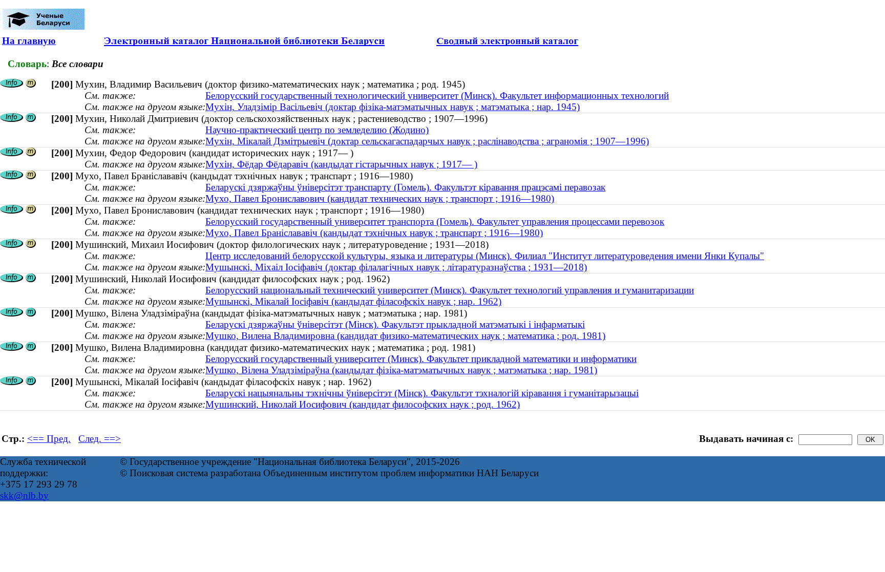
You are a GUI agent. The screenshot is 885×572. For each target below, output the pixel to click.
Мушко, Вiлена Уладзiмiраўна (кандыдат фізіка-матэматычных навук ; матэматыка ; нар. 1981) (401, 370)
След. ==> (99, 438)
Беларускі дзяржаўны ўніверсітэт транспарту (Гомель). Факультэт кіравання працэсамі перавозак (405, 187)
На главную (29, 40)
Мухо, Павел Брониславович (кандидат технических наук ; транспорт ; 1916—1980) (379, 198)
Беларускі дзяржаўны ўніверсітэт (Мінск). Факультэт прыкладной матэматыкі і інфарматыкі (395, 324)
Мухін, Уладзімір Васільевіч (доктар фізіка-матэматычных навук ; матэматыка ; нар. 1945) (392, 106)
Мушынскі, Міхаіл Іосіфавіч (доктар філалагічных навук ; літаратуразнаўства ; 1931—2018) (396, 267)
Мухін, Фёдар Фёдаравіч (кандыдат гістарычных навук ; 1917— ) (341, 164)
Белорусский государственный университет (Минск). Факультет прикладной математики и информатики (421, 358)
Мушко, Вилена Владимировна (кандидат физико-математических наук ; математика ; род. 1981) (405, 335)
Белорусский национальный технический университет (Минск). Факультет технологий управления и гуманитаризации (449, 290)
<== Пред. (49, 438)
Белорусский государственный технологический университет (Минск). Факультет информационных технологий (437, 95)
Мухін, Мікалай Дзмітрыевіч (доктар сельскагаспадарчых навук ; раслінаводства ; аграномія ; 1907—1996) (427, 141)
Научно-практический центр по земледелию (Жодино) (317, 129)
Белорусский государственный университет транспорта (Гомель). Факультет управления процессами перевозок (434, 221)
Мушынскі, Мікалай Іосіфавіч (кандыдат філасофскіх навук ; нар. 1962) (353, 301)
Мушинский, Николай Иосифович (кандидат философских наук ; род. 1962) (362, 404)
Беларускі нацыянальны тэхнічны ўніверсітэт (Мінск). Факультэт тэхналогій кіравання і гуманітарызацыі (422, 393)
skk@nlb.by (24, 495)
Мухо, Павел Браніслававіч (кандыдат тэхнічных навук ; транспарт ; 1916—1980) (374, 232)
